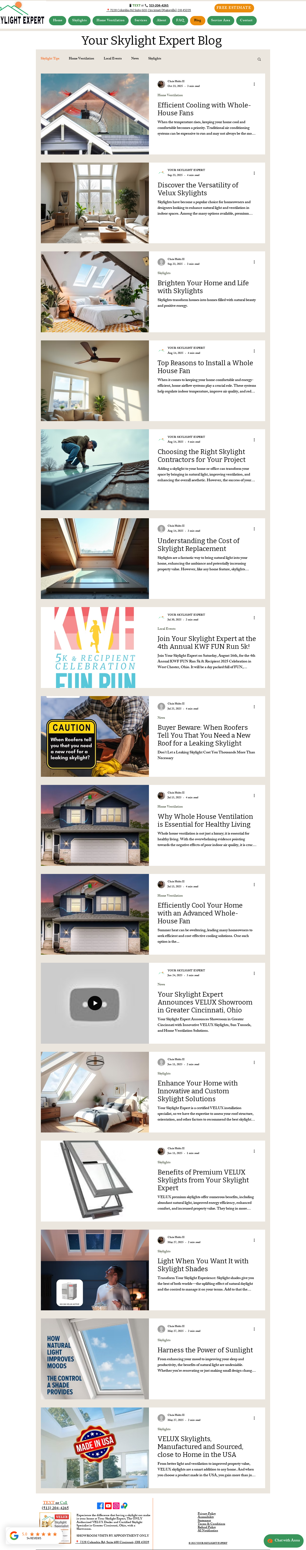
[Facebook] (100, 1505)
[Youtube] (108, 1505)
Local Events (113, 59)
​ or (55, 1503)
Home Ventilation (81, 59)
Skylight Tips (50, 59)
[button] (79, 20)
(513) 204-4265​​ (55, 1508)
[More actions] (256, 84)
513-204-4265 (159, 5)
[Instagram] (116, 1505)
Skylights (154, 59)
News (135, 59)
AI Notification (208, 1531)
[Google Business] (124, 1505)
